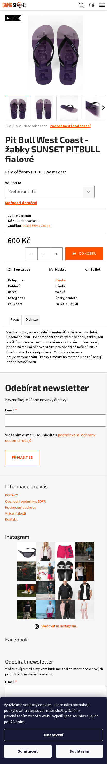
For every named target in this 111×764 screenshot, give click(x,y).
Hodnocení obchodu (20, 507)
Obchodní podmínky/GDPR (25, 501)
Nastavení (53, 735)
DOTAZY (11, 495)
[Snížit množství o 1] (31, 254)
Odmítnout (27, 751)
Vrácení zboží (15, 513)
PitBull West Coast (36, 225)
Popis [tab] (15, 319)
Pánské (60, 280)
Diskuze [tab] (32, 319)
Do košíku (87, 253)
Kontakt (11, 519)
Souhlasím (79, 751)
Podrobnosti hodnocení (70, 126)
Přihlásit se (22, 457)
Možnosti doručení (21, 203)
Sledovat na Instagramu (59, 626)
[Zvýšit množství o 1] (56, 254)
